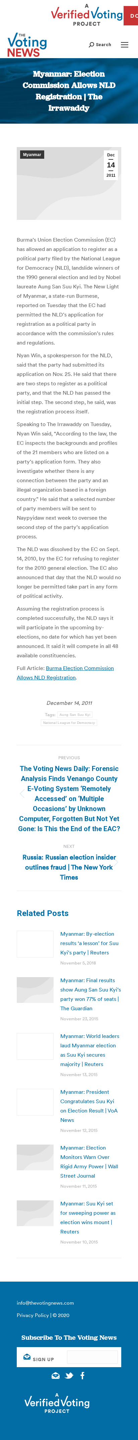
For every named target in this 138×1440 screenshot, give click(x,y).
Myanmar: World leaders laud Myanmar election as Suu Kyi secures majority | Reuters (89, 1050)
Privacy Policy (33, 1315)
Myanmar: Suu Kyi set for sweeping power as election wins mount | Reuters (88, 1217)
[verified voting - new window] (87, 26)
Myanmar (32, 154)
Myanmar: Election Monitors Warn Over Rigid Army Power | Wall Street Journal (89, 1161)
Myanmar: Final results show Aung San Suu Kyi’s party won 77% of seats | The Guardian (90, 994)
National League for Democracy (69, 723)
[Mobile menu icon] (124, 44)
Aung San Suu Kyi (75, 714)
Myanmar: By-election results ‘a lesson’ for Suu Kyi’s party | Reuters (89, 943)
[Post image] (35, 944)
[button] (100, 44)
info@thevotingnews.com (45, 1303)
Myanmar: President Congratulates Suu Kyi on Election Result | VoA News (89, 1105)
